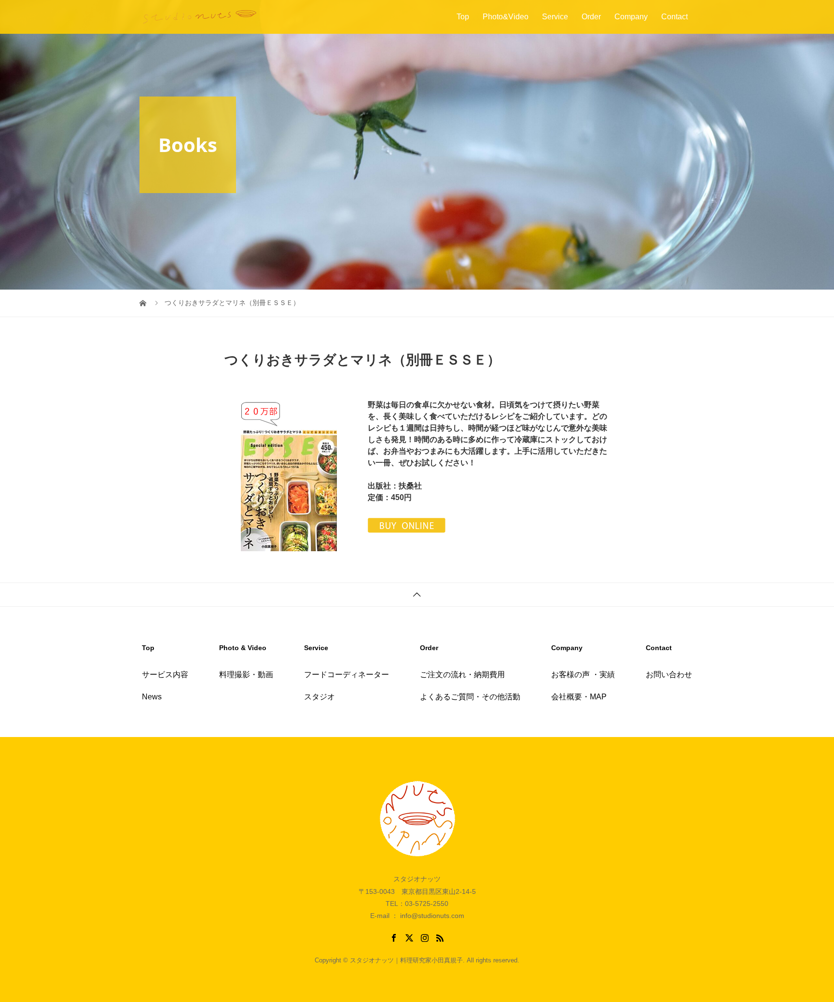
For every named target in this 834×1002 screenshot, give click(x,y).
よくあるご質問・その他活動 (470, 697)
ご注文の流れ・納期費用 (462, 674)
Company (631, 17)
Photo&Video (505, 17)
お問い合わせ (669, 674)
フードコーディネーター (346, 674)
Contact (674, 17)
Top (463, 17)
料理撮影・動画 (246, 674)
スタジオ (319, 697)
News (152, 697)
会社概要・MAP (579, 697)
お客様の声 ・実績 (583, 674)
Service (555, 17)
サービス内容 (165, 674)
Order (591, 17)
